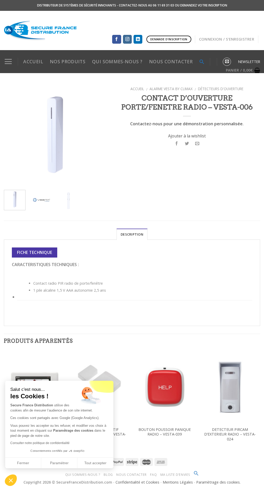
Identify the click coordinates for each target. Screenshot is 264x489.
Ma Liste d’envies (175, 474)
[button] (11, 480)
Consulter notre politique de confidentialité (40, 443)
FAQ (153, 474)
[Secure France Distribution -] (40, 30)
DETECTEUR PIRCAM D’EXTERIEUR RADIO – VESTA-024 (230, 434)
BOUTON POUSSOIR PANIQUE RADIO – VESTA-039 (164, 432)
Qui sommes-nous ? (82, 474)
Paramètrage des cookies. (218, 482)
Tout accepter (95, 463)
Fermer (23, 463)
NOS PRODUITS (67, 61)
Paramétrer (59, 463)
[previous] (12, 135)
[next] (97, 135)
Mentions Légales (178, 482)
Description (132, 234)
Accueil (33, 61)
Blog (108, 474)
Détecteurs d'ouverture (220, 88)
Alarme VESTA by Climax (171, 88)
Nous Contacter (131, 474)
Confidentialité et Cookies (137, 482)
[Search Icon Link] (196, 474)
